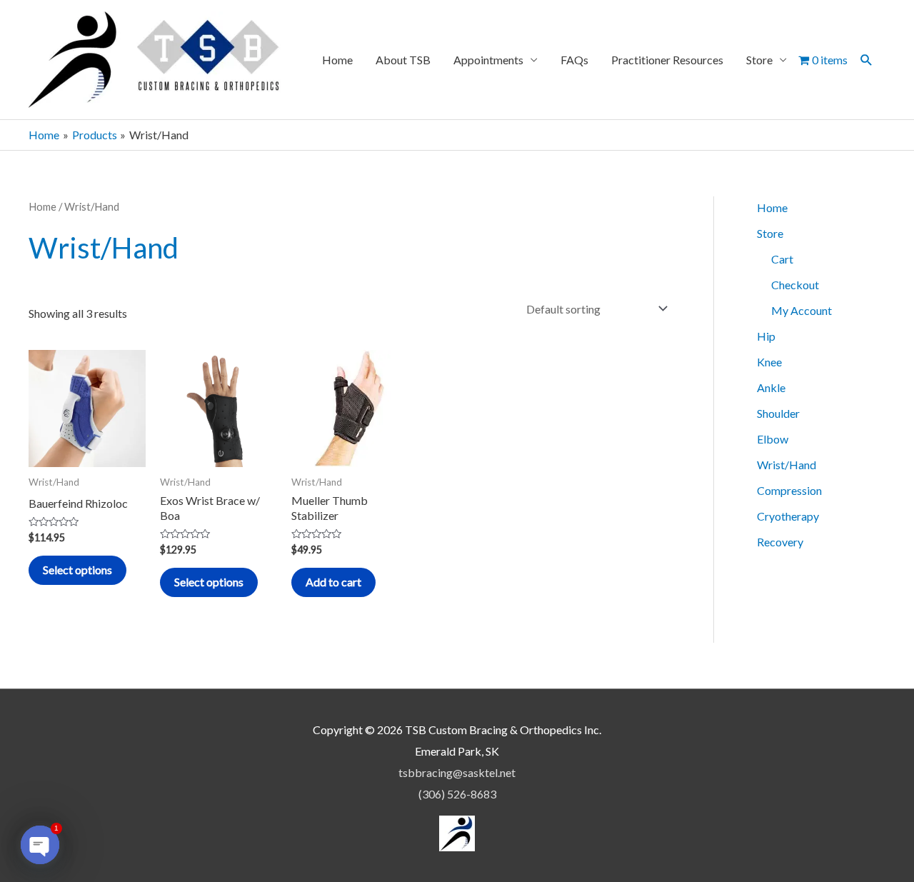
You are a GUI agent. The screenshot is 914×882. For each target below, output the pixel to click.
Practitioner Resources (667, 59)
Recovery (780, 541)
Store (759, 59)
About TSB (403, 59)
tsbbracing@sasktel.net (457, 772)
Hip (766, 336)
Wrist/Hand (786, 464)
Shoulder (778, 413)
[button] (866, 59)
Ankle (771, 387)
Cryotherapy (788, 516)
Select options (77, 569)
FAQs (574, 59)
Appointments (488, 59)
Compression (789, 490)
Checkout (795, 284)
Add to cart (333, 581)
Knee (769, 362)
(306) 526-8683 (457, 794)
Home (337, 59)
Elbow (772, 439)
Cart (782, 259)
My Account (801, 310)
